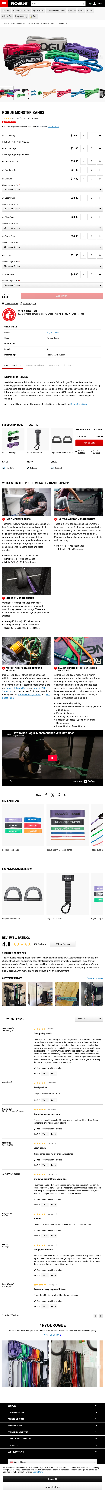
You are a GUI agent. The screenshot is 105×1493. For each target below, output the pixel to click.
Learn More (38, 1472)
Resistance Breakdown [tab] (35, 365)
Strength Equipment (18, 23)
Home (6, 23)
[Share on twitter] (52, 795)
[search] (58, 3)
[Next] (101, 1316)
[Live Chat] (90, 4)
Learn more (53, 126)
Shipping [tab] (67, 365)
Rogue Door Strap (79, 404)
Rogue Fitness (53, 332)
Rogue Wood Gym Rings (29, 694)
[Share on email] (65, 795)
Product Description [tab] (12, 365)
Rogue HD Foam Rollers (17, 688)
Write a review (33, 118)
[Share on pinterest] (59, 795)
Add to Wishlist (11, 303)
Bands (46, 23)
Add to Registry (29, 303)
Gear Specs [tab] (54, 365)
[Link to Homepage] (19, 3)
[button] (83, 3)
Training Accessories (35, 23)
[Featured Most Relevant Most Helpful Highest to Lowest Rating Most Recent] (89, 1019)
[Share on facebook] (46, 795)
